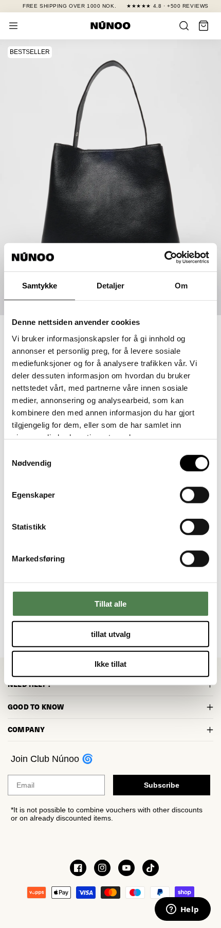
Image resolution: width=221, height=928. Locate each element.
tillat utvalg (111, 633)
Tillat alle (110, 603)
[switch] (194, 495)
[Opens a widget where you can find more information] (182, 910)
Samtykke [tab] (40, 285)
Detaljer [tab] (111, 285)
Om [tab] (181, 285)
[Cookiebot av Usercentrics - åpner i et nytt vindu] (164, 257)
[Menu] (13, 25)
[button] (203, 25)
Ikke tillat (110, 664)
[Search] (184, 25)
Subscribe (161, 785)
